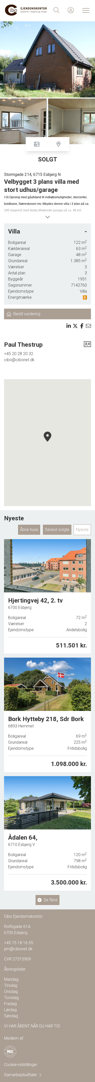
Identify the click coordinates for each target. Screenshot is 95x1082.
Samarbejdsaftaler (20, 1074)
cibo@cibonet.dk (19, 359)
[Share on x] (75, 325)
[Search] (56, 10)
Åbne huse (29, 529)
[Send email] (88, 325)
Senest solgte (57, 529)
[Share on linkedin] (68, 325)
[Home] (26, 10)
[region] (47, 442)
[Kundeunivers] (71, 10)
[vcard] (87, 345)
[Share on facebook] (81, 325)
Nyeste (82, 529)
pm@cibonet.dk (18, 948)
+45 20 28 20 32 (18, 353)
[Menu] (85, 10)
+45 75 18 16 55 (18, 942)
